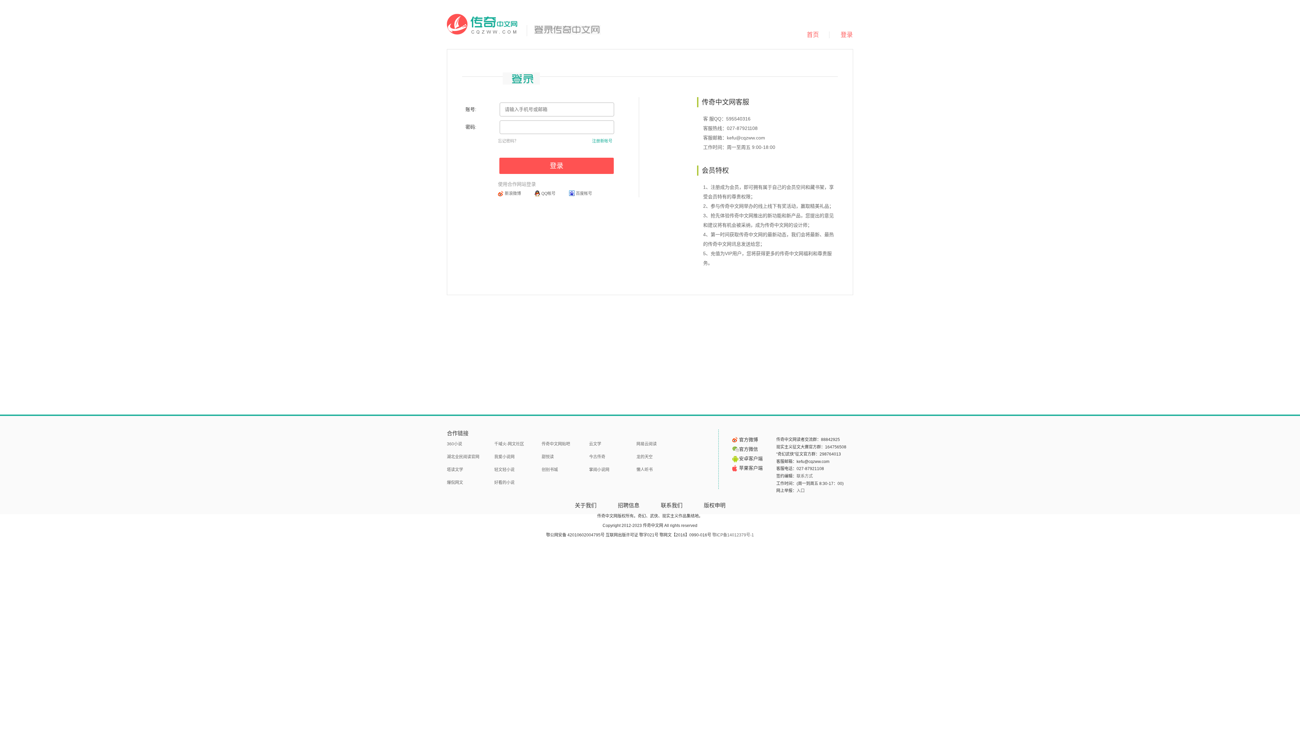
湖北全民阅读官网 (463, 457)
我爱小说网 (504, 457)
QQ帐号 (548, 193)
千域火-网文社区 (509, 444)
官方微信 (748, 449)
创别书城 (550, 469)
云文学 (595, 444)
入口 (801, 490)
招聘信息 (629, 505)
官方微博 (748, 439)
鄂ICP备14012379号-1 (733, 535)
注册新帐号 (602, 141)
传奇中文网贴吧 (556, 444)
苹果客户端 (751, 468)
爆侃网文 (455, 482)
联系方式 (805, 476)
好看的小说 (504, 482)
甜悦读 (548, 457)
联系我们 (671, 505)
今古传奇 (597, 457)
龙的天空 (644, 457)
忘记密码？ (508, 141)
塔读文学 (455, 469)
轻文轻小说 (504, 469)
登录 (847, 34)
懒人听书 (644, 469)
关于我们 (586, 505)
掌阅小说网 (599, 469)
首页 (813, 34)
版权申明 (714, 505)
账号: (470, 109)
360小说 (454, 444)
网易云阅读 (646, 444)
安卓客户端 (751, 458)
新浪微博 (513, 193)
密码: (470, 127)
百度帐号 (584, 193)
